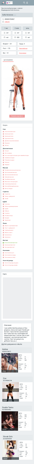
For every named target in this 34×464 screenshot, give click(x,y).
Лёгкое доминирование (11, 206)
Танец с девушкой (10, 196)
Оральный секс (9, 136)
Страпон (7, 213)
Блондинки (22, 53)
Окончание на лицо (10, 257)
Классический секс (10, 131)
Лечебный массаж (10, 179)
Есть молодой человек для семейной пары (17, 155)
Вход (27, 2)
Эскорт (7, 151)
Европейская (23, 48)
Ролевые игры (9, 215)
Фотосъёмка (8, 153)
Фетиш (7, 145)
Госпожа (7, 204)
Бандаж (7, 218)
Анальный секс (9, 134)
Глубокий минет (9, 230)
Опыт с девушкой (10, 228)
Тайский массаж (9, 177)
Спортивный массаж (10, 184)
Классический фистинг (11, 242)
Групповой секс (9, 138)
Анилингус (8, 237)
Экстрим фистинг (10, 247)
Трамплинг (8, 220)
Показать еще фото (17, 116)
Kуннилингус (8, 235)
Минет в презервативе (11, 225)
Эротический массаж (11, 172)
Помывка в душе (9, 160)
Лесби (6, 198)
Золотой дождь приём (11, 265)
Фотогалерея (8, 60)
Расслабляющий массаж (11, 186)
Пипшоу (7, 162)
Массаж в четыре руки (11, 181)
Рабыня (7, 211)
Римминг (7, 164)
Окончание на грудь (10, 255)
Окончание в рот (9, 252)
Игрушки (7, 143)
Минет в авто (8, 232)
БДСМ (6, 208)
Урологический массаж (11, 174)
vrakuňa (19, 8)
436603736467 (9, 19)
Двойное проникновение (12, 140)
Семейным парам (9, 157)
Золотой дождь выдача (11, 263)
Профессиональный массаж (13, 170)
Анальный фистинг (10, 245)
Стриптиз (7, 194)
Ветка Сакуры (9, 188)
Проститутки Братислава (8, 8)
